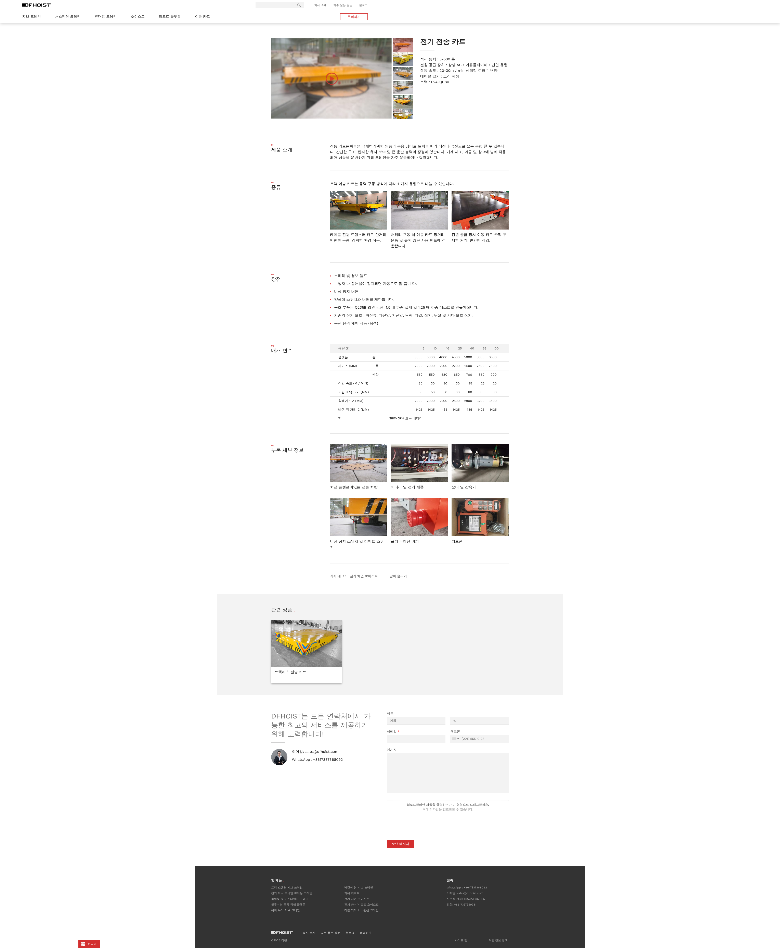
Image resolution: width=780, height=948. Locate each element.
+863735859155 (474, 898)
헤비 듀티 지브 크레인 (285, 910)
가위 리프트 (352, 893)
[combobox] (455, 739)
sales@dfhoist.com (321, 751)
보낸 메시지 (400, 844)
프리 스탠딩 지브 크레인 (287, 887)
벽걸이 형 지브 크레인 (358, 887)
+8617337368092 (328, 759)
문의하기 (354, 17)
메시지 (392, 750)
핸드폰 (455, 732)
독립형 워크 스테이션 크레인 (289, 898)
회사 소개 (320, 5)
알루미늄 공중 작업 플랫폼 (288, 904)
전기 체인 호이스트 (356, 898)
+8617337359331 (465, 904)
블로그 (363, 5)
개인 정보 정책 (498, 940)
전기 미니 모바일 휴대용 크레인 (291, 893)
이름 (390, 713)
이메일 (393, 732)
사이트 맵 (461, 940)
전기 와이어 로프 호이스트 (361, 904)
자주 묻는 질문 (342, 5)
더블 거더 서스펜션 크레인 (361, 910)
